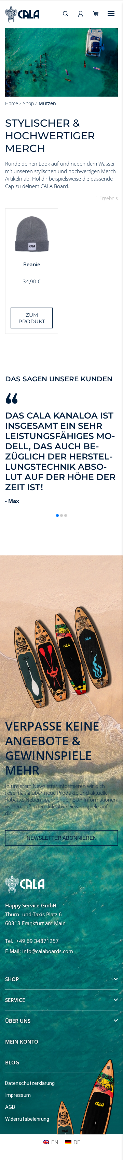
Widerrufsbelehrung (27, 1119)
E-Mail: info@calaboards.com (39, 951)
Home (11, 103)
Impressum (18, 1095)
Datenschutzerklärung (30, 1083)
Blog (12, 1062)
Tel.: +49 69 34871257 (32, 940)
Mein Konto (21, 1041)
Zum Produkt (31, 318)
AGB (10, 1107)
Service (15, 999)
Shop (28, 103)
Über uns (17, 1020)
